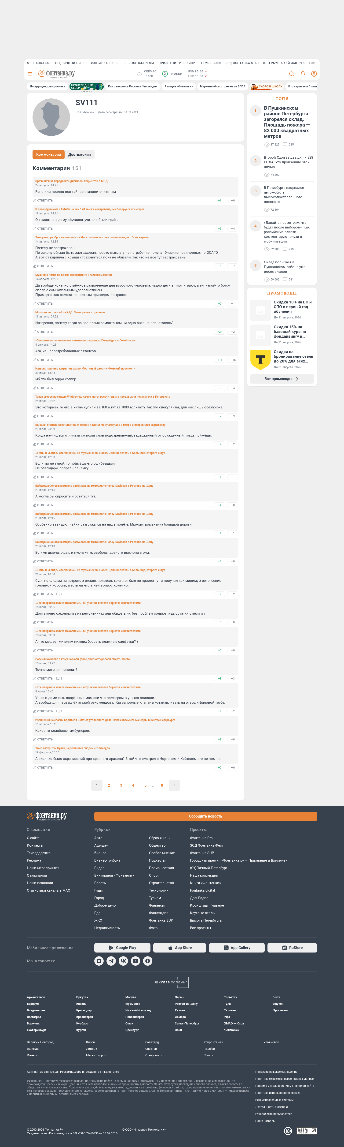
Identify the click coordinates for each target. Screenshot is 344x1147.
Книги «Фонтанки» (205, 883)
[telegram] (111, 961)
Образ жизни (160, 838)
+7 (219, 416)
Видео (99, 868)
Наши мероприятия (43, 868)
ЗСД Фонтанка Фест (242, 63)
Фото (153, 928)
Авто (98, 838)
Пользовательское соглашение (276, 1071)
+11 (219, 360)
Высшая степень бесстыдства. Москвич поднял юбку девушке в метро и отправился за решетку (100, 424)
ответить (45, 200)
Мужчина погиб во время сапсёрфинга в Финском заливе (73, 274)
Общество (157, 845)
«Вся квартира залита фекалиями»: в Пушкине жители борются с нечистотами (88, 603)
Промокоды (282, 293)
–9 (233, 416)
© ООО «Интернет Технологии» (144, 1129)
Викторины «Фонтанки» (114, 875)
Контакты (35, 845)
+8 (219, 388)
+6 (219, 266)
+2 (219, 444)
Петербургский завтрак (284, 63)
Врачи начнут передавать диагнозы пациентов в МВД (71, 181)
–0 (233, 200)
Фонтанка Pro (201, 838)
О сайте (33, 838)
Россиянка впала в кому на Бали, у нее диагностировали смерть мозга (82, 659)
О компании (37, 875)
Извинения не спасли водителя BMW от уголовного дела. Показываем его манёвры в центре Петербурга (105, 720)
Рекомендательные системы (274, 1100)
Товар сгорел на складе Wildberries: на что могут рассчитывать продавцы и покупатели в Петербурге (102, 396)
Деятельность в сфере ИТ (272, 1107)
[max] (99, 961)
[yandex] (147, 961)
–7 (233, 266)
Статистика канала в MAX (48, 890)
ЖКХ (98, 920)
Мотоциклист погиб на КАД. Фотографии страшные (70, 312)
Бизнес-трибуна (107, 860)
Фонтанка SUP (39, 63)
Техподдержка (39, 853)
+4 (219, 505)
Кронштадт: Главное (207, 905)
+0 (219, 622)
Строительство (161, 883)
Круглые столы (203, 913)
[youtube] (135, 961)
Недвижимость (107, 928)
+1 (219, 200)
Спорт (154, 875)
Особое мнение (162, 853)
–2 (233, 331)
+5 (219, 228)
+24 (219, 331)
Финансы (157, 905)
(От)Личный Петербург (208, 868)
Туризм (155, 898)
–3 (233, 678)
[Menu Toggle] (30, 73)
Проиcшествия (161, 868)
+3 (219, 561)
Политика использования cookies (277, 1093)
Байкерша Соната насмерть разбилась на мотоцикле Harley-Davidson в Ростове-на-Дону (94, 485)
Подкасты (157, 860)
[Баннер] (86, 86)
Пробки (173, 74)
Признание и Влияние (178, 63)
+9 (219, 303)
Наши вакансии (40, 883)
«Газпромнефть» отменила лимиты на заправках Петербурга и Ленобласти (85, 340)
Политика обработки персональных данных (284, 1078)
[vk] (123, 961)
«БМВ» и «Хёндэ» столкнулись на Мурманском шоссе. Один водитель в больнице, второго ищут (100, 453)
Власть (100, 883)
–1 (233, 303)
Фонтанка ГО (102, 63)
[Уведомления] (302, 73)
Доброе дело (105, 905)
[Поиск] (291, 73)
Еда (97, 913)
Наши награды (265, 1121)
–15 (233, 360)
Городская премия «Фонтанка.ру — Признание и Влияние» (238, 860)
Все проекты (200, 928)
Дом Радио (199, 898)
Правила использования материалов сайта (284, 1085)
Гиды (98, 890)
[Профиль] (314, 73)
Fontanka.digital (202, 890)
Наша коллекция (204, 875)
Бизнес (100, 853)
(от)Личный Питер (71, 63)
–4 (233, 228)
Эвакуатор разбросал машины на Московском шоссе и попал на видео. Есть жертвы (92, 237)
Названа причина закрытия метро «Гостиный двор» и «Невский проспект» (85, 368)
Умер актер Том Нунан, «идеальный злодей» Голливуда (72, 748)
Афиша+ (101, 845)
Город (99, 898)
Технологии (158, 890)
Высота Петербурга (206, 920)
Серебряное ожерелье (136, 63)
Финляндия (158, 913)
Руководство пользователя (273, 1114)
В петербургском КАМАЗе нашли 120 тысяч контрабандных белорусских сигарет (89, 209)
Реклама (34, 860)
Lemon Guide (211, 63)
